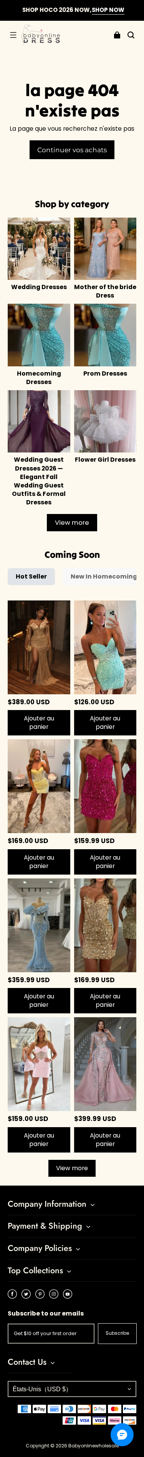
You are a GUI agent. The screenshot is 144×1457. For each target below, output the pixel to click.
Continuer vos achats (72, 150)
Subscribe (117, 1333)
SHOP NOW (106, 10)
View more (72, 522)
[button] (13, 35)
